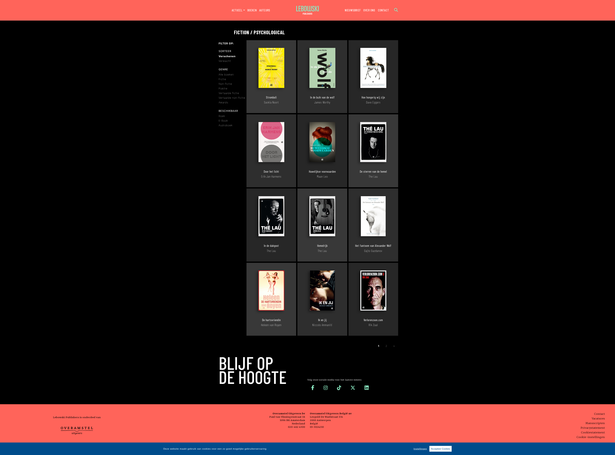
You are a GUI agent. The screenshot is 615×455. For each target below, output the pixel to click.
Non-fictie (225, 83)
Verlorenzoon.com (373, 320)
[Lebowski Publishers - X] (353, 388)
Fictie (222, 79)
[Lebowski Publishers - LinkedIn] (367, 388)
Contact (383, 10)
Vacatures (598, 418)
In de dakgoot (271, 245)
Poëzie (223, 88)
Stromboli (271, 97)
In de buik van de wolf (322, 97)
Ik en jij (322, 320)
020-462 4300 (296, 427)
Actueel (237, 10)
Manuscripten (595, 423)
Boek (222, 116)
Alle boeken (226, 74)
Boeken (252, 10)
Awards (223, 102)
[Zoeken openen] (396, 10)
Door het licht (271, 171)
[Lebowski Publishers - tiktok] (339, 388)
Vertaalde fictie (229, 93)
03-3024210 (317, 427)
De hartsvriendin (271, 320)
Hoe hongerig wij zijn (373, 97)
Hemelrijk (322, 245)
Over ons (369, 10)
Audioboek (226, 125)
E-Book (223, 120)
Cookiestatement (593, 432)
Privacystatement (593, 427)
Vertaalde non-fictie (232, 97)
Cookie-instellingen (591, 437)
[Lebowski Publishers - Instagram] (326, 388)
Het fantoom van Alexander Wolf (373, 245)
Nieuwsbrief (353, 10)
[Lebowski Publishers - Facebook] (312, 388)
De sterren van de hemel (373, 171)
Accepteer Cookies (440, 448)
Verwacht (225, 60)
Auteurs (264, 10)
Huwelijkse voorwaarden (322, 171)
